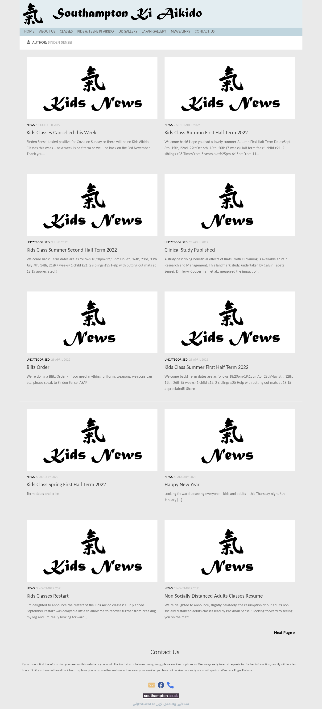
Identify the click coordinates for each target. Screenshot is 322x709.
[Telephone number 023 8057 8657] (170, 686)
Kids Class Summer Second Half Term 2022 (72, 250)
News (31, 125)
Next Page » (284, 633)
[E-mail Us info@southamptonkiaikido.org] (151, 686)
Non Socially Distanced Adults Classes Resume (214, 596)
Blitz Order (38, 367)
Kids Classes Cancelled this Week (61, 133)
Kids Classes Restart (48, 596)
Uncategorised (38, 242)
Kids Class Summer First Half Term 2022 (206, 367)
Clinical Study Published (190, 250)
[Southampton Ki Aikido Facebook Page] (161, 686)
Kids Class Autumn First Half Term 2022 (206, 133)
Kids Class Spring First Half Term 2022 (66, 485)
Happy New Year (182, 485)
